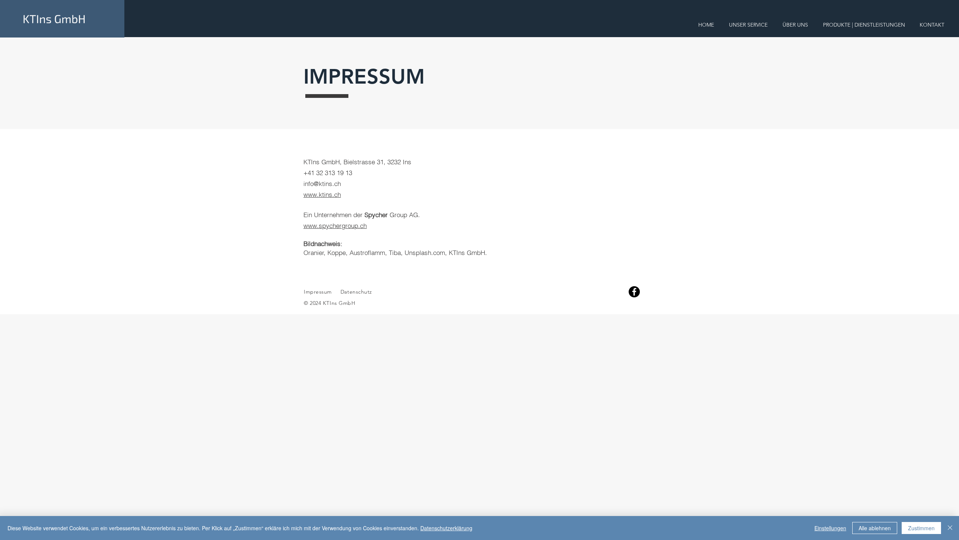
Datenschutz (356, 291)
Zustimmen (921, 528)
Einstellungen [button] (830, 528)
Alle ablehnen (875, 528)
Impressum (318, 291)
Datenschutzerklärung (446, 528)
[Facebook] (634, 291)
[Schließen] (950, 528)
